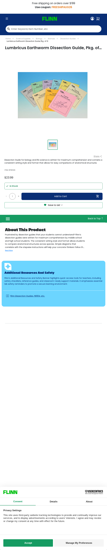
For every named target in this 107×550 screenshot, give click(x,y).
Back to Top (94, 218)
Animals (51, 38)
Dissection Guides (68, 38)
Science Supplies (23, 38)
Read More (9, 250)
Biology (39, 38)
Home (8, 38)
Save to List (54, 205)
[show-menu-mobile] (7, 18)
